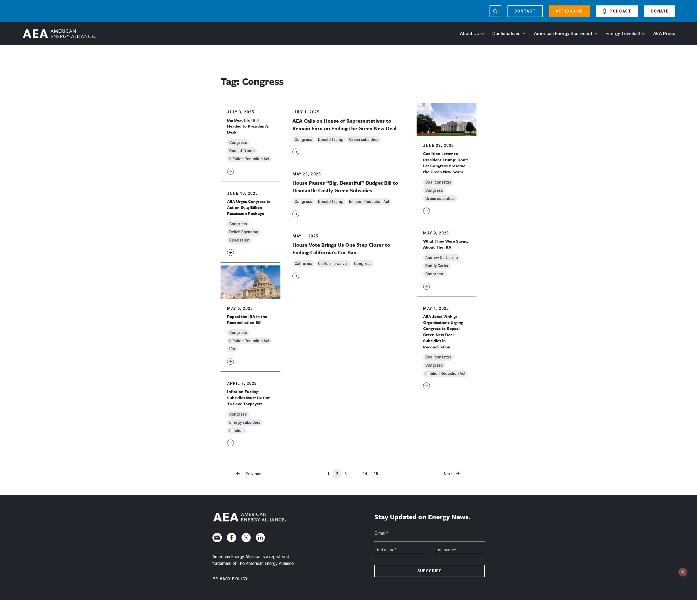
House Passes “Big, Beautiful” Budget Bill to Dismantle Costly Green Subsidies (345, 186)
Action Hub (569, 11)
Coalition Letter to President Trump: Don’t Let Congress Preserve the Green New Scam (445, 162)
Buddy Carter (437, 266)
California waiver (333, 263)
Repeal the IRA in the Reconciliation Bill (247, 319)
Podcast (620, 11)
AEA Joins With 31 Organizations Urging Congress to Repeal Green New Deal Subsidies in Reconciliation (443, 331)
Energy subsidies (244, 422)
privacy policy (230, 579)
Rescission (239, 240)
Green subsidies (363, 139)
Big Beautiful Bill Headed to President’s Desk (248, 126)
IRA (232, 349)
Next (448, 474)
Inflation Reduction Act (249, 159)
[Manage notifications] (682, 572)
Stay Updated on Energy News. (422, 516)
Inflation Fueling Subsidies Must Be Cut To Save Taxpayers (248, 397)
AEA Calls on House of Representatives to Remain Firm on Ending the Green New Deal (344, 124)
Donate (660, 11)
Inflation (236, 430)
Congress (238, 142)
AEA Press (664, 33)
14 (365, 474)
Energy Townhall (623, 33)
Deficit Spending (243, 232)
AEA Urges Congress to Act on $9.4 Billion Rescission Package (249, 207)
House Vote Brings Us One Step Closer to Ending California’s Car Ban (341, 248)
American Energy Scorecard (563, 33)
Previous (253, 474)
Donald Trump (242, 151)
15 (376, 474)
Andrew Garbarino (441, 257)
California (303, 263)
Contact (525, 11)
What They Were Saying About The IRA (446, 244)
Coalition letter (438, 182)
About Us (469, 33)
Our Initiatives (506, 33)
